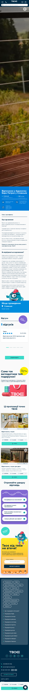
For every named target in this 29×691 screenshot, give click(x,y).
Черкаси (7, 606)
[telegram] (14, 656)
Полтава (13, 603)
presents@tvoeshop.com (9, 667)
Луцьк (20, 585)
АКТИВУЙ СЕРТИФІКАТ (9, 674)
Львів (16, 582)
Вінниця (7, 594)
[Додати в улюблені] (25, 9)
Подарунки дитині (9, 630)
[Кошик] (26, 2)
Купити (15, 688)
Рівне (6, 588)
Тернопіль (14, 588)
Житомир (7, 597)
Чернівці (15, 594)
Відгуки (2, 681)
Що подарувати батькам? (11, 611)
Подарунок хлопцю (9, 616)
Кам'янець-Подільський (11, 600)
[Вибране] (22, 2)
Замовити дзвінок (14, 566)
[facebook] (7, 656)
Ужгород (19, 591)
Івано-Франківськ (9, 585)
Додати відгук (15, 357)
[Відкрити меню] (2, 2)
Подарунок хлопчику (10, 622)
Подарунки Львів (9, 613)
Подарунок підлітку (10, 624)
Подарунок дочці (9, 627)
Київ (6, 603)
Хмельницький (8, 591)
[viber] (18, 656)
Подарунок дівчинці (10, 619)
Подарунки (8, 582)
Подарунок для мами (10, 633)
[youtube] (22, 656)
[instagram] (10, 656)
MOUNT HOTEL (5, 309)
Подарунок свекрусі (10, 638)
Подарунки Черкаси (10, 641)
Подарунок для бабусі (10, 635)
